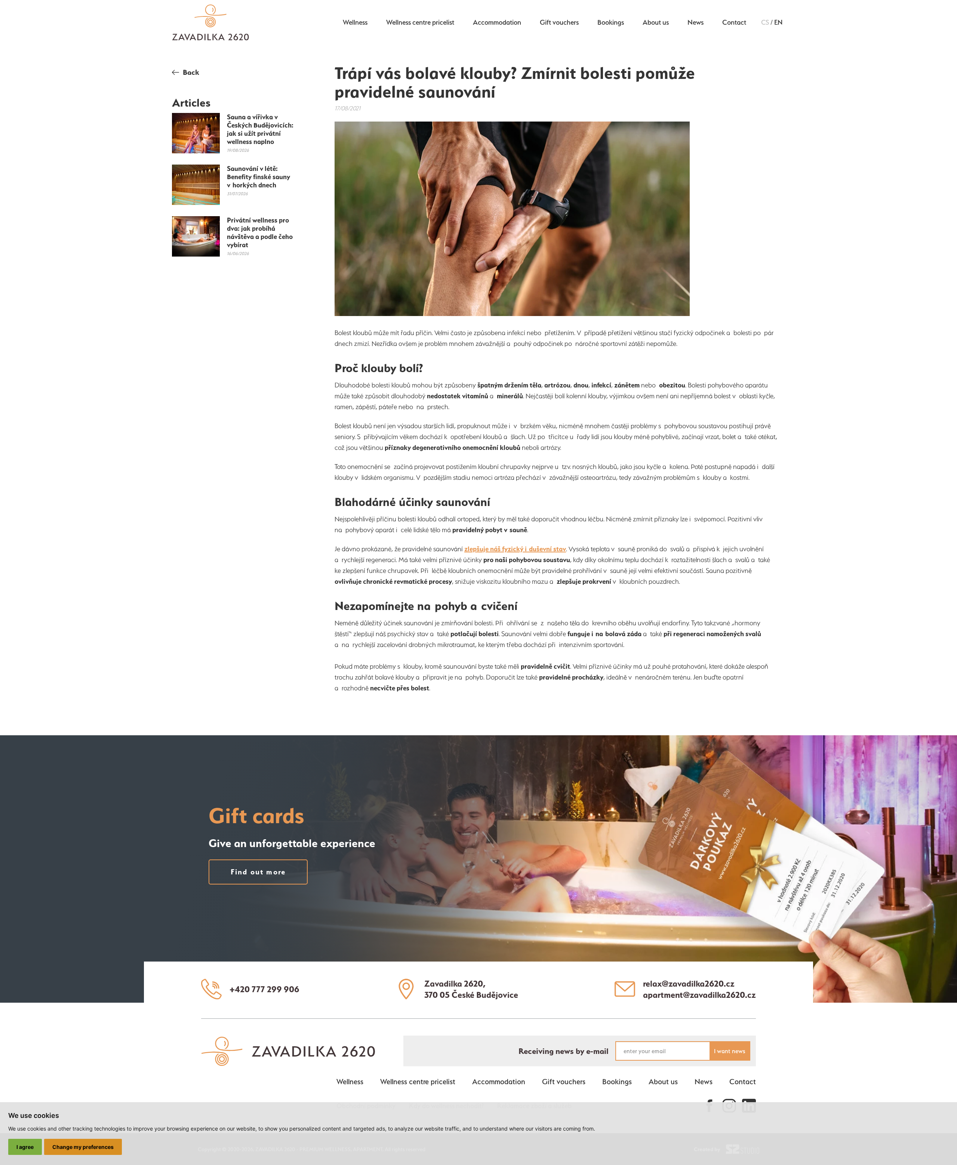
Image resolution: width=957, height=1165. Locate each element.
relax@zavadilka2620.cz (689, 983)
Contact (734, 22)
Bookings (610, 22)
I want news (729, 1051)
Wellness (355, 22)
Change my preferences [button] (83, 1147)
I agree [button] (25, 1147)
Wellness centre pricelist (420, 22)
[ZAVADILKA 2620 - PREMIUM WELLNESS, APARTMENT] (288, 1062)
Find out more (258, 871)
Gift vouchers (559, 22)
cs (765, 22)
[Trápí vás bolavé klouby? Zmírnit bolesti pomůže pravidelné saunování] (512, 220)
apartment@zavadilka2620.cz (699, 995)
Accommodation (497, 22)
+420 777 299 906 (264, 989)
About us (656, 22)
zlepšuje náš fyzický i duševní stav (515, 549)
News (695, 22)
